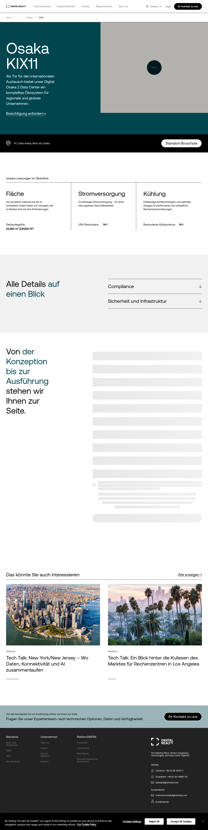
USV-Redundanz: (88, 224)
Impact (44, 748)
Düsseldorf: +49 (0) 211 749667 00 (172, 777)
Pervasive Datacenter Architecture (87, 760)
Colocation (82, 742)
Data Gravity (83, 753)
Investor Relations (45, 754)
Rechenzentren (42, 6)
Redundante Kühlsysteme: (159, 224)
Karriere (44, 761)
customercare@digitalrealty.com (171, 795)
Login (168, 6)
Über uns (123, 6)
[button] (155, 286)
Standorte (12, 736)
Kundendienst (157, 790)
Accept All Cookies (181, 821)
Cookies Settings (132, 821)
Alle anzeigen (188, 575)
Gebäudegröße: (15, 224)
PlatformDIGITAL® (66, 6)
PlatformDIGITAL (87, 736)
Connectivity (83, 748)
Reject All (154, 821)
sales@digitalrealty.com (166, 782)
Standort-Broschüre (181, 143)
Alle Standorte (13, 761)
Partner (86, 6)
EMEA (9, 750)
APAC (8, 756)
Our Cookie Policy (86, 824)
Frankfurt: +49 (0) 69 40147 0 (169, 770)
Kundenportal (162, 802)
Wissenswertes (104, 6)
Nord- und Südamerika (12, 743)
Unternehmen (49, 736)
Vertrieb (155, 765)
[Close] (203, 821)
